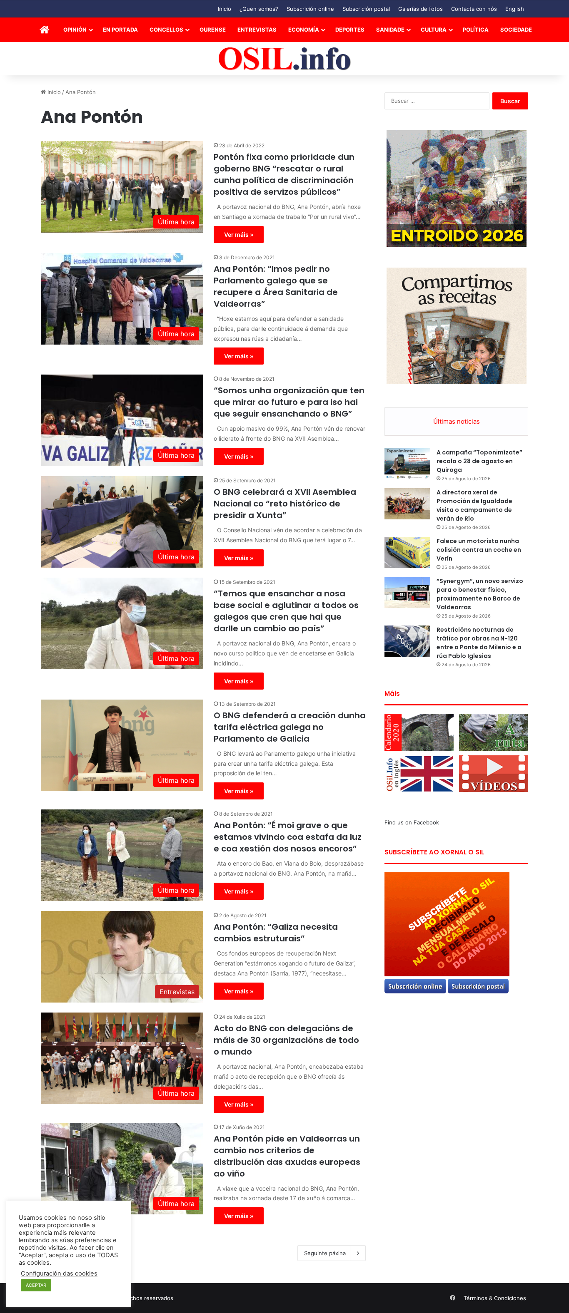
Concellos (166, 29)
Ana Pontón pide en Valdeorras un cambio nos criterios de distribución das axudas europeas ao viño (287, 1156)
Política (476, 29)
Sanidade (390, 29)
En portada (120, 29)
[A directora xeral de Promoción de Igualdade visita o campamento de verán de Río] (407, 503)
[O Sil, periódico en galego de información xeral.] (285, 58)
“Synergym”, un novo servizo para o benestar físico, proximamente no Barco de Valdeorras (480, 594)
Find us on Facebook (411, 822)
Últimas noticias (456, 421)
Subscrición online (310, 8)
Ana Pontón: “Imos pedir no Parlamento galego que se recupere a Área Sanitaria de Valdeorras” (276, 286)
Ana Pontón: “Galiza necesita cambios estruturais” (276, 932)
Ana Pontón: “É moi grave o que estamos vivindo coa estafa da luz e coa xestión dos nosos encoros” (288, 836)
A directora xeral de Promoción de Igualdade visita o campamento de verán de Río (474, 505)
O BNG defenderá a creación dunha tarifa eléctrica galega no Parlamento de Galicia (290, 727)
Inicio (224, 8)
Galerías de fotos (420, 8)
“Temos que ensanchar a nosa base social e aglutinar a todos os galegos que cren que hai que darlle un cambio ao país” (286, 611)
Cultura (434, 29)
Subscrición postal (366, 8)
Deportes (349, 29)
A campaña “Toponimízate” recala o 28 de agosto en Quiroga (479, 461)
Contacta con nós (474, 8)
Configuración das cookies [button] (59, 1273)
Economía (303, 29)
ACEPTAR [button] (36, 1285)
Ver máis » (238, 234)
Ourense (213, 29)
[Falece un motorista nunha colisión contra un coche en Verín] (407, 552)
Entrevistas (257, 29)
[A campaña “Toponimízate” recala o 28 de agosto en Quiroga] (407, 463)
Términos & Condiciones (495, 1298)
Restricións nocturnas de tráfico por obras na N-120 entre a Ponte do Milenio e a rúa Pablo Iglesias (479, 642)
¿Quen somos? (259, 8)
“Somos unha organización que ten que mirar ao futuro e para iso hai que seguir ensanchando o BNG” (289, 402)
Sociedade (516, 29)
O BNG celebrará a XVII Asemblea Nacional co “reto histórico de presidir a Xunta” (285, 503)
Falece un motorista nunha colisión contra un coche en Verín (479, 550)
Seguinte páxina (325, 1253)
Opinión (75, 29)
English (514, 8)
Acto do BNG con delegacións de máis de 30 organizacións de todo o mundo (286, 1040)
